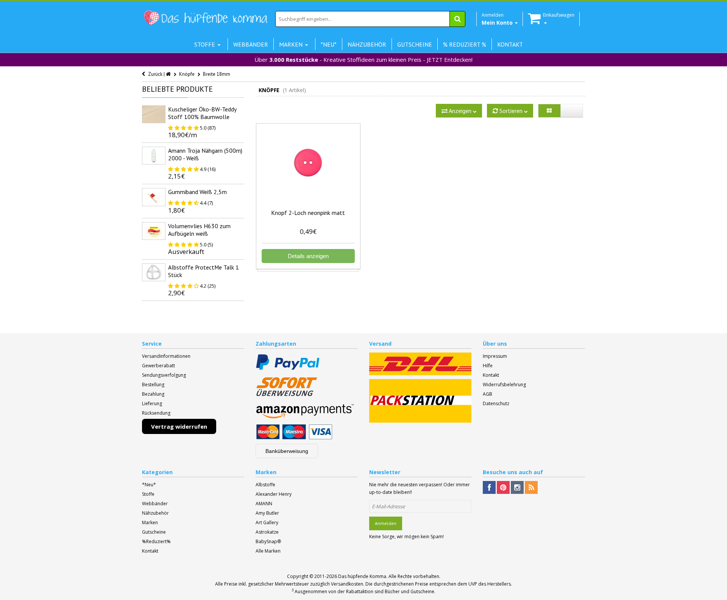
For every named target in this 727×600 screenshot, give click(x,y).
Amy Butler (267, 513)
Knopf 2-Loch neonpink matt (308, 212)
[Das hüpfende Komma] (205, 18)
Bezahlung (153, 394)
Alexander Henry (274, 494)
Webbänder (155, 503)
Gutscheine (154, 532)
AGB (487, 394)
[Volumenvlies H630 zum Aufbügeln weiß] (153, 231)
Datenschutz (496, 403)
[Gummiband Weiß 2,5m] (153, 197)
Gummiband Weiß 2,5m (197, 192)
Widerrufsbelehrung (504, 384)
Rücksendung (156, 413)
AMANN (264, 503)
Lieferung (152, 403)
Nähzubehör (155, 513)
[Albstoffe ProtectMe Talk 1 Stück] (153, 272)
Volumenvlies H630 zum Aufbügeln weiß (199, 229)
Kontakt (491, 375)
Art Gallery (267, 522)
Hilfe (488, 365)
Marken (150, 522)
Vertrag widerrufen (179, 426)
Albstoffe (265, 484)
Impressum (495, 356)
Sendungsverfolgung (164, 375)
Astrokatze (267, 532)
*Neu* (149, 484)
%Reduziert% (156, 541)
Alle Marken (268, 551)
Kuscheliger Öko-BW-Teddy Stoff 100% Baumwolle (202, 113)
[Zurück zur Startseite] (169, 74)
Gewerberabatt (158, 365)
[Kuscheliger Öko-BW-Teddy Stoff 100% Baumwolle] (153, 114)
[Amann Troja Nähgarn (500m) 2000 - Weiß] (153, 155)
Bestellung (153, 384)
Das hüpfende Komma (362, 576)
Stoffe (148, 494)
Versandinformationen (166, 356)
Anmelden (385, 523)
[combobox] (370, 19)
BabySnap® (268, 541)
